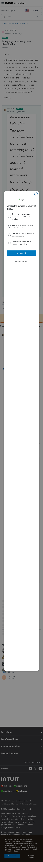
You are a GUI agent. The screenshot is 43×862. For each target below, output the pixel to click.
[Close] (36, 194)
